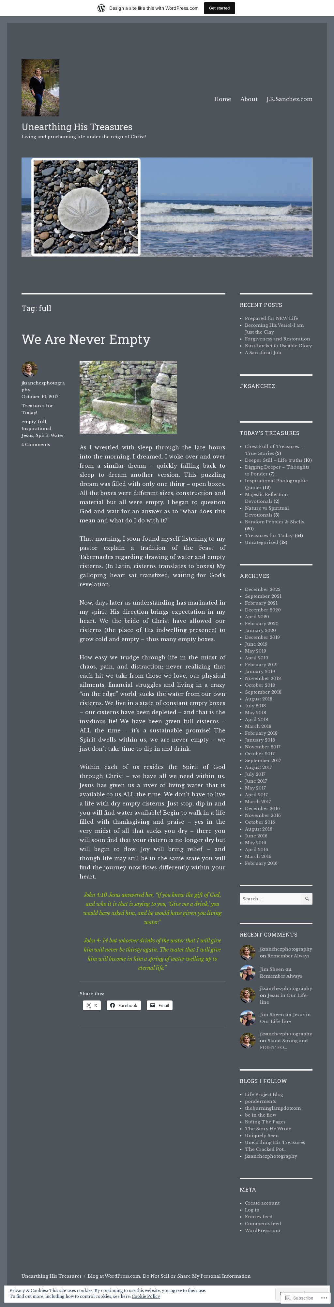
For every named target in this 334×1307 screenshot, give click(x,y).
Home (222, 99)
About (249, 99)
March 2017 (258, 801)
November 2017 (263, 747)
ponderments (260, 1101)
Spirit (42, 435)
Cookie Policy (146, 1296)
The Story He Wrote (268, 1129)
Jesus (27, 435)
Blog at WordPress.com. (114, 1276)
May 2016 (255, 843)
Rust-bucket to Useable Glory (278, 346)
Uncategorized (261, 542)
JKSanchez (257, 386)
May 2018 (255, 712)
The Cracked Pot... (265, 1149)
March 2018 (258, 726)
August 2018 (258, 699)
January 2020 (260, 630)
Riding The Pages (265, 1122)
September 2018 (263, 692)
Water (57, 435)
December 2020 (263, 610)
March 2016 (258, 856)
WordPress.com (262, 1230)
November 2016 (263, 815)
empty (29, 422)
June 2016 (256, 836)
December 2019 (262, 637)
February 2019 (261, 665)
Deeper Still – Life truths (273, 460)
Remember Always (288, 956)
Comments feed (263, 1223)
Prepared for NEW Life (271, 318)
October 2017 (260, 754)
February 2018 (261, 733)
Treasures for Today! (269, 535)
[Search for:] (270, 899)
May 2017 (255, 788)
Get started (219, 8)
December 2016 (262, 808)
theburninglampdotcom (273, 1108)
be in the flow (260, 1115)
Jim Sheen (272, 969)
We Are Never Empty (86, 339)
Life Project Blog (264, 1094)
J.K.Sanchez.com (289, 99)
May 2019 (255, 651)
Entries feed (259, 1217)
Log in (252, 1210)
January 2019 (260, 671)
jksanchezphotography (286, 949)
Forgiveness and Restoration (277, 339)
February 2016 (261, 863)
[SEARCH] (306, 899)
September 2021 (263, 596)
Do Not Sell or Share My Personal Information (197, 1276)
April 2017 (256, 795)
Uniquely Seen (262, 1135)
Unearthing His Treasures (77, 127)
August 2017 (258, 767)
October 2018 (260, 685)
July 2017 (255, 774)
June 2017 (256, 781)
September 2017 (263, 760)
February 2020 (262, 623)
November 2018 (263, 678)
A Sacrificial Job (263, 352)
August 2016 (258, 829)
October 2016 (260, 822)
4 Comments (36, 444)
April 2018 (256, 719)
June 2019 (256, 644)
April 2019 (256, 658)
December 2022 (263, 589)
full (42, 422)
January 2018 (260, 740)
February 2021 (261, 603)
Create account (262, 1203)
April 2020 (257, 617)
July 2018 (255, 706)
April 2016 (256, 849)
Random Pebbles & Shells (274, 522)
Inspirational (37, 428)
